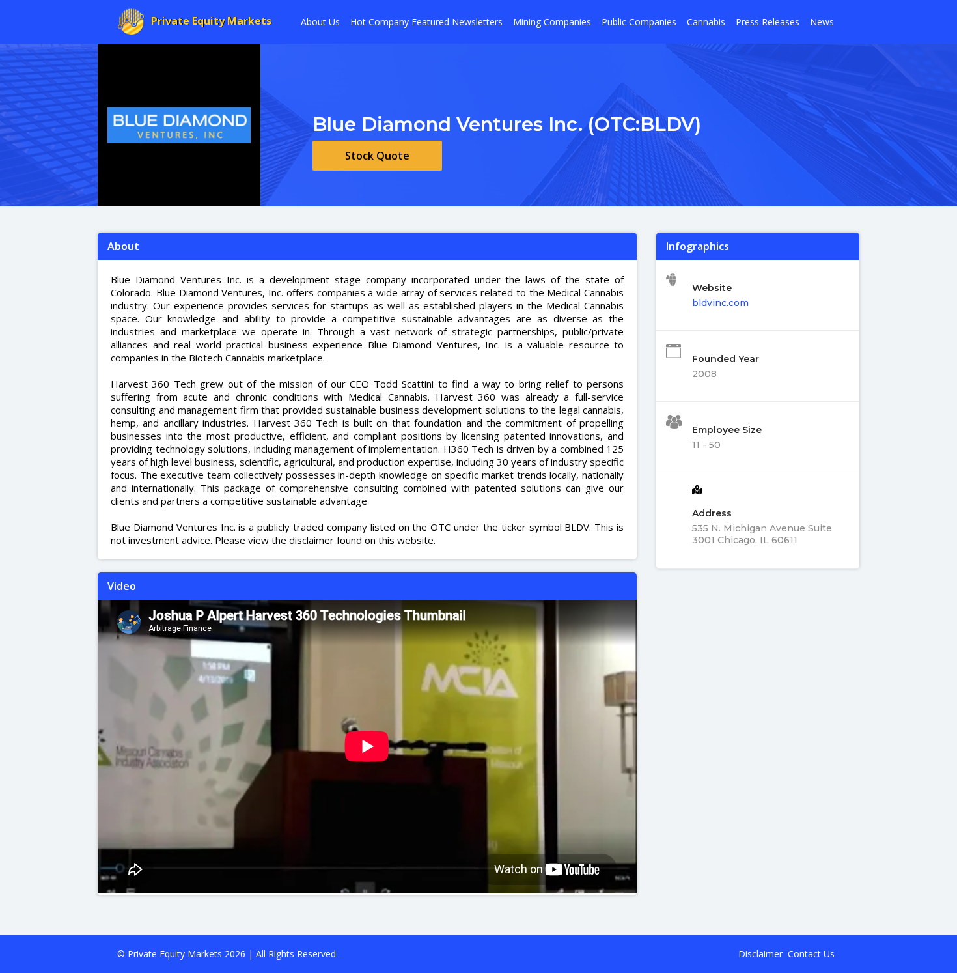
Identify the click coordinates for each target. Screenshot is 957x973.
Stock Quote (377, 155)
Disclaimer (760, 954)
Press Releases (767, 22)
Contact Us (811, 954)
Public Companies (639, 22)
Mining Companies (552, 22)
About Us (320, 22)
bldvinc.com (720, 303)
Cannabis (706, 22)
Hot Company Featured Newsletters (426, 22)
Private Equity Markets (211, 21)
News (822, 22)
